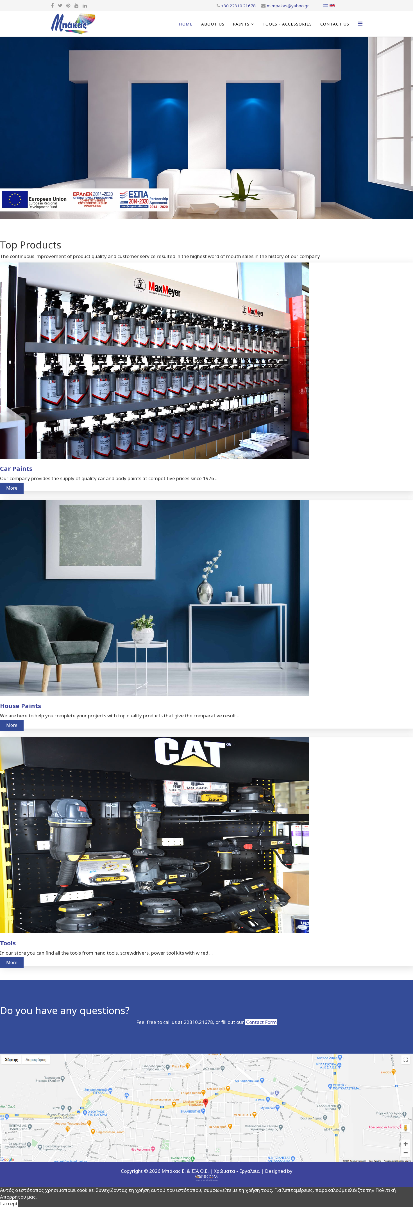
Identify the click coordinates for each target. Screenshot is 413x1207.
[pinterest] (68, 5)
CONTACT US (334, 24)
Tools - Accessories (287, 24)
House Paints (20, 705)
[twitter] (60, 5)
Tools (8, 943)
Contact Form (261, 1022)
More (11, 488)
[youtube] (76, 5)
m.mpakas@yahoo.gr (288, 5)
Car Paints (16, 468)
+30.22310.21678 (238, 5)
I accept (9, 1203)
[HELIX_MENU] (360, 23)
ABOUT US (212, 24)
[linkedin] (85, 5)
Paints (241, 24)
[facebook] (52, 5)
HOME (186, 24)
